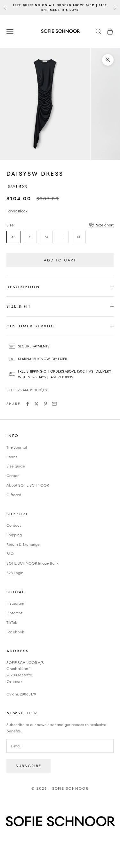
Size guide (15, 466)
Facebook (15, 632)
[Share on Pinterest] (45, 403)
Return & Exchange (23, 544)
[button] (101, 225)
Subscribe (28, 765)
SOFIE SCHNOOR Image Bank (32, 563)
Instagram (15, 603)
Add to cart (60, 260)
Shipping (14, 535)
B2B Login (14, 572)
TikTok (11, 622)
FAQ (10, 553)
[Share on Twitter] (36, 403)
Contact (13, 525)
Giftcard (13, 494)
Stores (12, 457)
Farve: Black (17, 211)
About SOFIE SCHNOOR (27, 485)
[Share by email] (54, 403)
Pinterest (14, 613)
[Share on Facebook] (27, 403)
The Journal (16, 447)
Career (12, 475)
